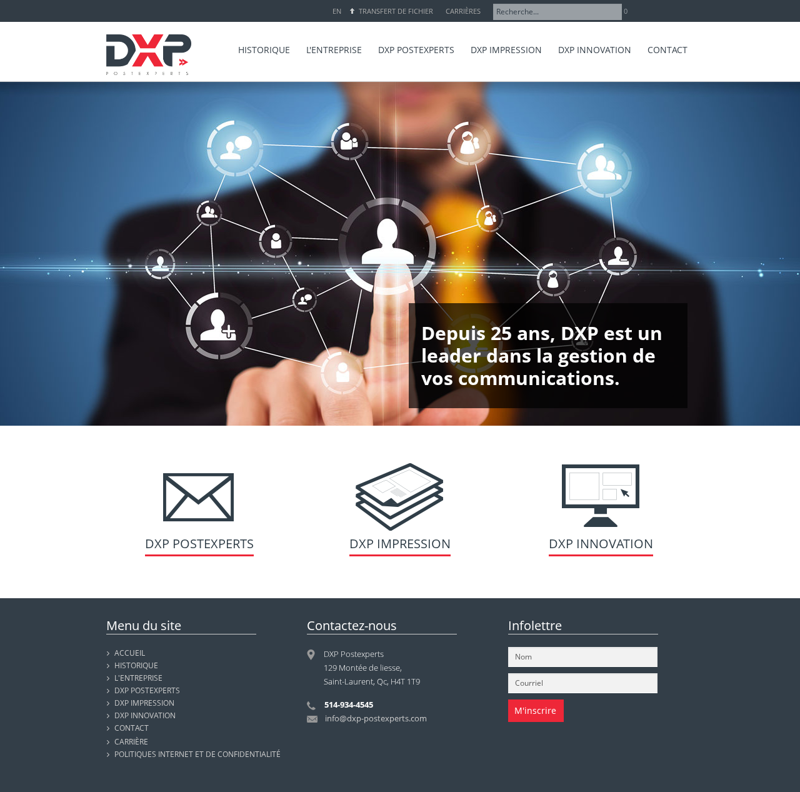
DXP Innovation (601, 543)
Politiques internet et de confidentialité (197, 754)
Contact (131, 728)
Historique (136, 665)
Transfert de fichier (396, 11)
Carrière (131, 741)
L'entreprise (138, 678)
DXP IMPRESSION (144, 703)
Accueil (129, 653)
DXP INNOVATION (145, 715)
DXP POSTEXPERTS (147, 690)
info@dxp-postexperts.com (376, 718)
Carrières (463, 11)
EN (336, 11)
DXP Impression (400, 543)
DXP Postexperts (199, 543)
